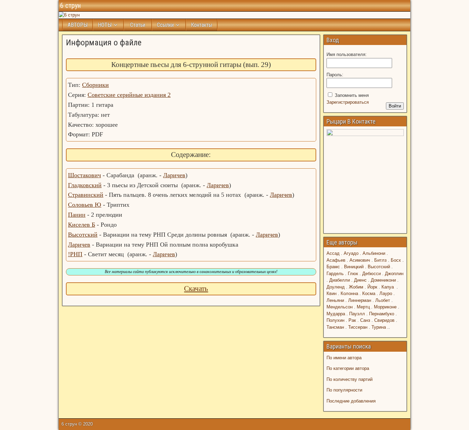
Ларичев (174, 175)
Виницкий (354, 266)
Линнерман (359, 300)
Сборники (95, 84)
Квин (331, 293)
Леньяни (335, 300)
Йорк (372, 287)
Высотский (83, 234)
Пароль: (335, 74)
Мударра (336, 313)
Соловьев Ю (84, 204)
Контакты (201, 25)
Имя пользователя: (347, 54)
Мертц (363, 306)
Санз (365, 320)
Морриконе (385, 306)
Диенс (360, 280)
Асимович (360, 260)
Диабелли (339, 280)
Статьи (137, 25)
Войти (395, 106)
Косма (368, 293)
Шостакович (84, 175)
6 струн (70, 5)
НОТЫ (105, 25)
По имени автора (344, 357)
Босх (396, 260)
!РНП (75, 254)
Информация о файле (103, 42)
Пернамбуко (381, 313)
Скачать (196, 288)
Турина (378, 327)
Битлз (380, 260)
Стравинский (85, 194)
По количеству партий (350, 379)
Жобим (356, 287)
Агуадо (351, 253)
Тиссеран (357, 327)
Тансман (335, 327)
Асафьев (336, 260)
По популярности (344, 390)
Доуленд (336, 287)
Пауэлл (357, 313)
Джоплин (394, 273)
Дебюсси (371, 273)
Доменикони (383, 280)
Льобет (382, 300)
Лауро (385, 293)
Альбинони (374, 253)
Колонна (349, 293)
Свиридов (384, 320)
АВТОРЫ (78, 25)
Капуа (387, 287)
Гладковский (85, 185)
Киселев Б (81, 224)
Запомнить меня (352, 95)
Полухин (335, 320)
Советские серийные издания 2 (129, 94)
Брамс (333, 266)
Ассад (333, 253)
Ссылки (165, 25)
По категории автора (348, 368)
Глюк (353, 273)
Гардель (335, 273)
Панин (76, 214)
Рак (352, 320)
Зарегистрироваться (348, 102)
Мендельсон (340, 306)
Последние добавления (351, 401)
